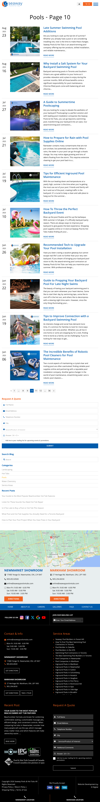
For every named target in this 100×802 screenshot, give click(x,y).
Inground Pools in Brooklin (66, 692)
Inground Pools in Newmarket (67, 667)
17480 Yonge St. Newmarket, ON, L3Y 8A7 (24, 575)
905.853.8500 (12, 579)
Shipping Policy (8, 790)
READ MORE (10, 741)
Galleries (57, 607)
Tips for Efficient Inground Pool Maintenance (63, 175)
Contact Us (87, 607)
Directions (13, 599)
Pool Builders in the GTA (65, 650)
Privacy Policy (7, 787)
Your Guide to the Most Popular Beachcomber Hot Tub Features (28, 496)
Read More (48, 55)
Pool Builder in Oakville (64, 647)
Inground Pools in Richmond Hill (68, 684)
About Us (25, 607)
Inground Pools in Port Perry (66, 681)
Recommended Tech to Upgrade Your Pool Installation (64, 247)
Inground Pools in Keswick (66, 676)
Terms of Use (21, 790)
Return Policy (20, 787)
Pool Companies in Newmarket (67, 659)
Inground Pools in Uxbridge (66, 690)
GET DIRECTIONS (12, 671)
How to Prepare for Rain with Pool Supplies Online (65, 140)
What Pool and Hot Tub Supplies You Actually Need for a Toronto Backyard (33, 514)
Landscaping (7, 469)
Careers (41, 607)
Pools (4, 477)
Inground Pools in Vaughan (66, 678)
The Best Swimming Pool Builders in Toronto (73, 656)
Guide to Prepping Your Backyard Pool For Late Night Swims (65, 282)
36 (49, 391)
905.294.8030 (58, 579)
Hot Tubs (5, 473)
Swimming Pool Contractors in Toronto (71, 653)
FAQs (71, 607)
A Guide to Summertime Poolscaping (59, 104)
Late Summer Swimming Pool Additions (62, 30)
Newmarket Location (24, 800)
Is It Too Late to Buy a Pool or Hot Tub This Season (23, 508)
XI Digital (94, 787)
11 (36, 391)
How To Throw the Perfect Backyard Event (60, 211)
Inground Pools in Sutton (65, 670)
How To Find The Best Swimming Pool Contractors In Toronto (70, 643)
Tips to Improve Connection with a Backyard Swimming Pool (66, 318)
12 (41, 391)
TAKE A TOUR (26, 693)
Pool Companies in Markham (67, 661)
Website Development (87, 784)
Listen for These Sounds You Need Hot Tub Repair (22, 502)
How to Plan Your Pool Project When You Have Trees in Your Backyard (31, 520)
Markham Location (75, 800)
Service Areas (7, 485)
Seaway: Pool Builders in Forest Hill (69, 639)
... (18, 391)
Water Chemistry (9, 481)
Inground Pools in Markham (66, 664)
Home (10, 607)
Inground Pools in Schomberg (67, 673)
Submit (50, 446)
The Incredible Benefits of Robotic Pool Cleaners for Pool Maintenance (65, 355)
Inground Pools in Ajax (64, 687)
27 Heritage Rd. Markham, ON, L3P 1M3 (69, 575)
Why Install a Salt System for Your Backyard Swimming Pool (65, 65)
